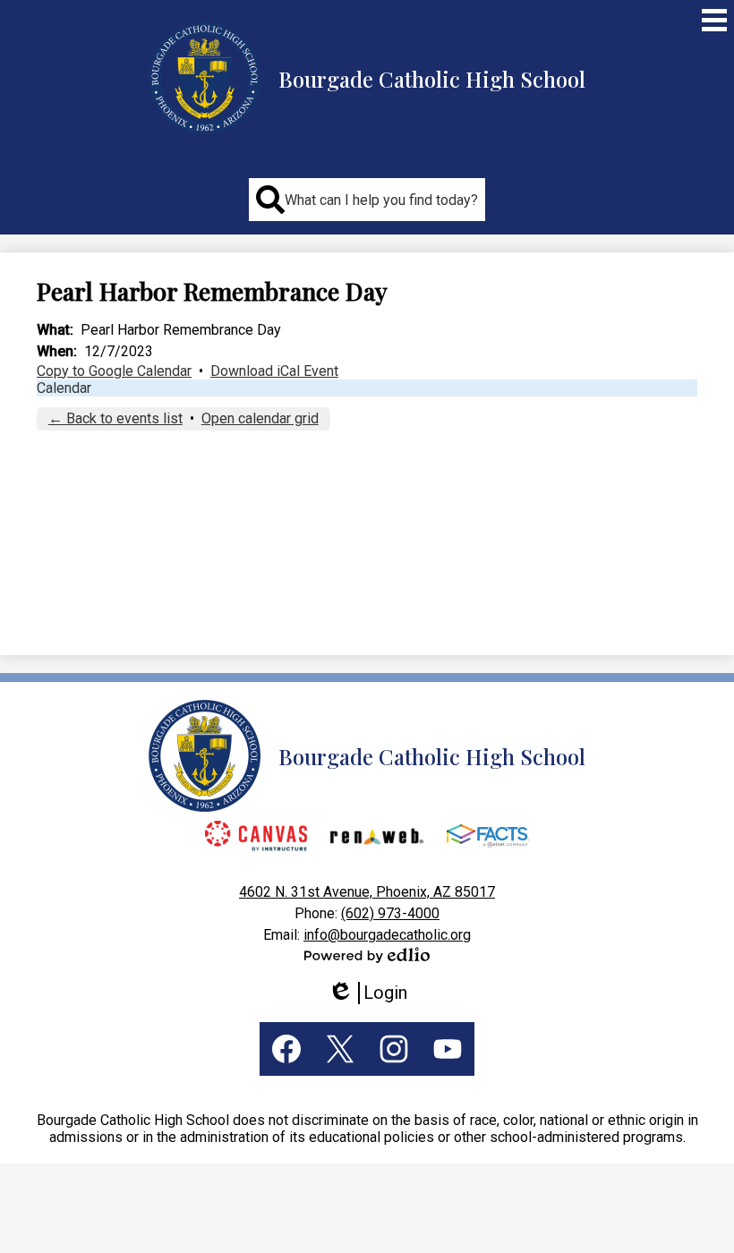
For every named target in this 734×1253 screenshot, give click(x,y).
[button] (367, 199)
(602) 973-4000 (390, 913)
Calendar (64, 387)
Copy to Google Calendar (114, 370)
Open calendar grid (260, 418)
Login (373, 993)
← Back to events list (115, 418)
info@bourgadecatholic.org (387, 934)
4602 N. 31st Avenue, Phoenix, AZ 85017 (367, 891)
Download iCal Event (274, 370)
